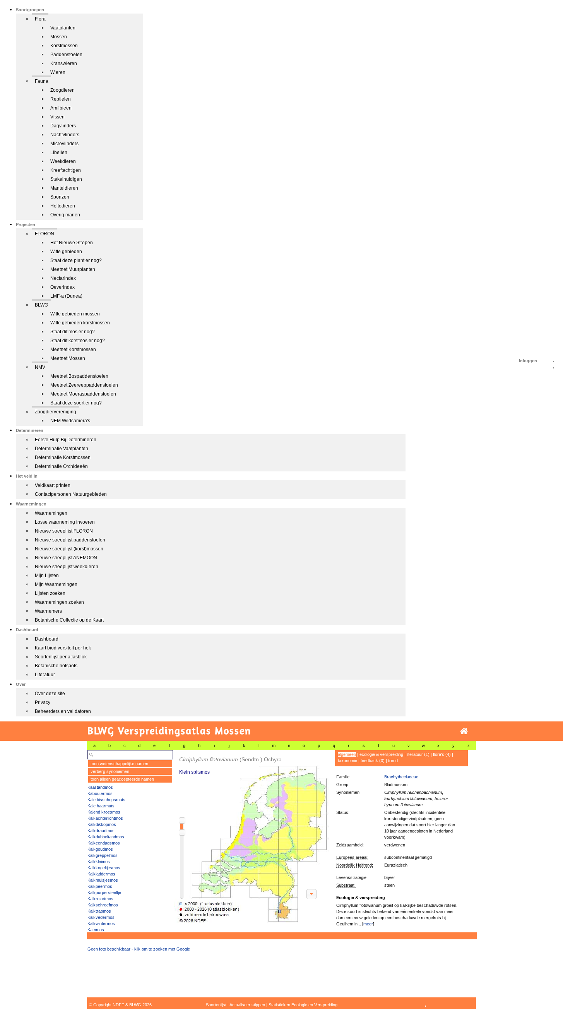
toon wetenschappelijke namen (119, 763)
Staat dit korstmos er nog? (77, 340)
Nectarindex (63, 278)
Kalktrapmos (99, 911)
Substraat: (346, 885)
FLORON (44, 233)
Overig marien (65, 215)
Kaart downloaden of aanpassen (311, 894)
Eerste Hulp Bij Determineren (65, 439)
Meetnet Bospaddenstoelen (79, 376)
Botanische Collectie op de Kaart (69, 620)
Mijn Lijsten (47, 575)
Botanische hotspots (56, 665)
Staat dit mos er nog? (72, 331)
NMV (40, 367)
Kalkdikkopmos (101, 824)
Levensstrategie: (352, 877)
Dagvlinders (63, 125)
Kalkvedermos (101, 917)
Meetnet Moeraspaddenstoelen (83, 394)
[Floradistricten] (252, 836)
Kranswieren (63, 63)
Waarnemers (48, 611)
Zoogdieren (62, 90)
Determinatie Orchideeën (61, 466)
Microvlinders (64, 143)
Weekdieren (63, 161)
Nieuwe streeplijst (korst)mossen (69, 549)
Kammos (95, 929)
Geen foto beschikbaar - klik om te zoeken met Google (138, 949)
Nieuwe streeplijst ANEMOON (66, 557)
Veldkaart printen (52, 485)
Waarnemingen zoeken (59, 602)
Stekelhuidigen (66, 179)
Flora (40, 19)
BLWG (41, 305)
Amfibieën (61, 108)
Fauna (41, 81)
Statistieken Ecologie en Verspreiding (303, 1004)
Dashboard (46, 639)
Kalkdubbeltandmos (105, 836)
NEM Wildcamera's (70, 420)
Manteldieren (64, 188)
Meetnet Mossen (67, 358)
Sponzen (59, 197)
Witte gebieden (66, 251)
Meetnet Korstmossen (73, 349)
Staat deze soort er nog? (76, 403)
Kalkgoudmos (100, 849)
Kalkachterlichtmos (105, 818)
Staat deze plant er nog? (76, 260)
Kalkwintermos (101, 923)
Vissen (57, 117)
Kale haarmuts (101, 805)
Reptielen (60, 99)
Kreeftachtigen (65, 170)
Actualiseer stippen (247, 1004)
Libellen (58, 152)
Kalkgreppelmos (102, 855)
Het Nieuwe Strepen (71, 242)
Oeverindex (62, 287)
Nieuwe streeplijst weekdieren (66, 566)
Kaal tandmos (100, 787)
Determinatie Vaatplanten (61, 448)
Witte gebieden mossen (75, 314)
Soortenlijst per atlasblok (61, 657)
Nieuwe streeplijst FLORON (64, 531)
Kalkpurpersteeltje (104, 892)
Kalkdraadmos (101, 830)
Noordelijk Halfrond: (354, 865)
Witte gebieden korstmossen (80, 322)
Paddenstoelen (66, 54)
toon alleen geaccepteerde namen (122, 779)
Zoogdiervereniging (55, 412)
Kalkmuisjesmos (102, 880)
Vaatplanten (62, 28)
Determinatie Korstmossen (63, 457)
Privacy (42, 702)
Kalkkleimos (98, 861)
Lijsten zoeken (50, 593)
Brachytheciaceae (401, 776)
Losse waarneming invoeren (65, 522)
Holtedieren (62, 206)
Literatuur (45, 674)
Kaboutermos (100, 793)
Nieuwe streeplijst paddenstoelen (70, 540)
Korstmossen (64, 45)
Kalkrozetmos (100, 898)
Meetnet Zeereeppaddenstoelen (84, 385)
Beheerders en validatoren (63, 711)
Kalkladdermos (101, 874)
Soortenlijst (216, 1004)
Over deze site (50, 693)
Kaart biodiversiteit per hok (63, 648)
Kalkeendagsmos (103, 843)
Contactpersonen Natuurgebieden (71, 494)
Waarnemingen (51, 513)
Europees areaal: (352, 857)
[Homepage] (464, 731)
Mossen (58, 36)
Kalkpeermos (99, 886)
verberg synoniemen (110, 771)
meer (368, 924)
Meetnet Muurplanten (72, 269)
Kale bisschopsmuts (106, 799)
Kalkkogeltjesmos (103, 867)
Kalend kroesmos (103, 812)
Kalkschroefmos (102, 905)
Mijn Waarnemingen (56, 584)
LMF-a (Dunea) (66, 296)
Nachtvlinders (64, 134)
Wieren (57, 72)
